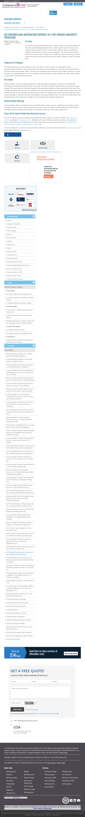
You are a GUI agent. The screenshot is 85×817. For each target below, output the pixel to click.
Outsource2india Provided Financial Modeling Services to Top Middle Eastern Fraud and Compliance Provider (20, 433)
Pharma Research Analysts (15, 279)
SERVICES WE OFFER (12, 22)
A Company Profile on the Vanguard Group (19, 333)
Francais (19, 757)
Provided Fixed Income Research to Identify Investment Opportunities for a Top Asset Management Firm (19, 588)
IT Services (67, 774)
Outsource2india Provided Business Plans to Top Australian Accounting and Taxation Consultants (20, 404)
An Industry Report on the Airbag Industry (19, 294)
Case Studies (9, 350)
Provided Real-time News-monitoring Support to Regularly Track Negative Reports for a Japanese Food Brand (20, 575)
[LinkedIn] (74, 801)
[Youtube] (78, 801)
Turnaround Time (12, 255)
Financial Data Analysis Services (17, 613)
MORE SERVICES (52, 12)
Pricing (9, 220)
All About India (30, 789)
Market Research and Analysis (16, 616)
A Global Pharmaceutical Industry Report (19, 303)
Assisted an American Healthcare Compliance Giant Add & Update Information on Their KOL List (20, 567)
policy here (47, 808)
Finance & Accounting (71, 778)
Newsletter (11, 784)
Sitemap (10, 790)
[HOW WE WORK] (43, 144)
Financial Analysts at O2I (14, 272)
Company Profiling (12, 609)
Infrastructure (11, 244)
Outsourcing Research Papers (16, 623)
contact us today (72, 128)
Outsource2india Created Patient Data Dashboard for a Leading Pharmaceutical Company (18, 517)
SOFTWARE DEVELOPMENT (17, 12)
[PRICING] (17, 144)
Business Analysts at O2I (14, 268)
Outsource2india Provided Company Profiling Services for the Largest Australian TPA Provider (20, 440)
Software (9, 241)
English (14, 757)
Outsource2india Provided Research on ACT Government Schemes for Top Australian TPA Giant (19, 412)
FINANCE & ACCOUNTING (26, 12)
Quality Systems (12, 251)
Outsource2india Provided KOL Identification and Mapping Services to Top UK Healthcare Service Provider (19, 372)
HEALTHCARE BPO (36, 12)
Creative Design (51, 771)
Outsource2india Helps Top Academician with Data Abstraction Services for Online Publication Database (20, 498)
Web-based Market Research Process (18, 265)
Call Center (49, 787)
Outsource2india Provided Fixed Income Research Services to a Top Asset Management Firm (18, 541)
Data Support (50, 774)
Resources (63, 757)
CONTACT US (78, 4)
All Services (39, 757)
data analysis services (24, 120)
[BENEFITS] (17, 157)
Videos (10, 774)
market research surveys (30, 124)
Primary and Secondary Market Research (19, 632)
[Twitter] (71, 802)
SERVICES (68, 4)
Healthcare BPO (69, 781)
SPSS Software (11, 231)
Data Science (50, 784)
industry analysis (15, 124)
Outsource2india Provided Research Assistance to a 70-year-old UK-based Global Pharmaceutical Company (19, 472)
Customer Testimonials (14, 224)
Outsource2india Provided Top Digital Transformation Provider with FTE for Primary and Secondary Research (19, 397)
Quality (9, 248)
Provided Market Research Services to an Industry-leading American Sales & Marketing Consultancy (19, 560)
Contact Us (11, 793)
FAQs (10, 787)
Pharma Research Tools (14, 275)
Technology (29, 786)
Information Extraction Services (16, 606)
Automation (67, 784)
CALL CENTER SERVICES (7, 12)
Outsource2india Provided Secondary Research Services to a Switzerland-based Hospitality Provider (19, 419)
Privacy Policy (51, 763)
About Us (7, 1)
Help (27, 771)
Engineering (68, 771)
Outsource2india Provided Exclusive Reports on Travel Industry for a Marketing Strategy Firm (20, 480)
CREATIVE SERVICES (43, 12)
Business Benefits (12, 258)
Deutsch (32, 757)
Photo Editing (50, 781)
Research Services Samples (13, 287)
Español (26, 757)
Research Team (11, 238)
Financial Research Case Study (16, 599)
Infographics (30, 792)
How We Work (15, 1)
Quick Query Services (13, 639)
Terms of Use (63, 752)
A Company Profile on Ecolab (15, 330)
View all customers (28, 210)
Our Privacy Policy (32, 709)
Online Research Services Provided (17, 603)
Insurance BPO (51, 778)
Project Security (11, 227)
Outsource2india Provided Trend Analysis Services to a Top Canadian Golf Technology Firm (19, 459)
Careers (10, 781)
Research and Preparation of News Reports (20, 636)
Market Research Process (14, 262)
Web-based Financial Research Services (19, 620)
